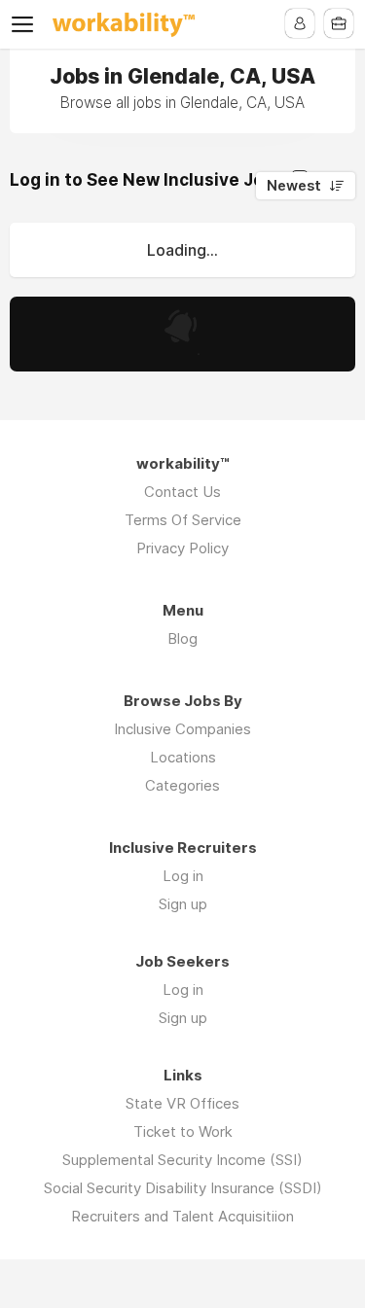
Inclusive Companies (182, 729)
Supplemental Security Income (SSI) (182, 1159)
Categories (182, 785)
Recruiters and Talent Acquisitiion (182, 1216)
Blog (182, 638)
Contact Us (182, 491)
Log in (183, 875)
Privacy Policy (182, 548)
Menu (26, 24)
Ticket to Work (183, 1131)
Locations (183, 757)
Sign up (183, 904)
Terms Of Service (183, 520)
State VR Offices (182, 1103)
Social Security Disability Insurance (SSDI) (183, 1188)
